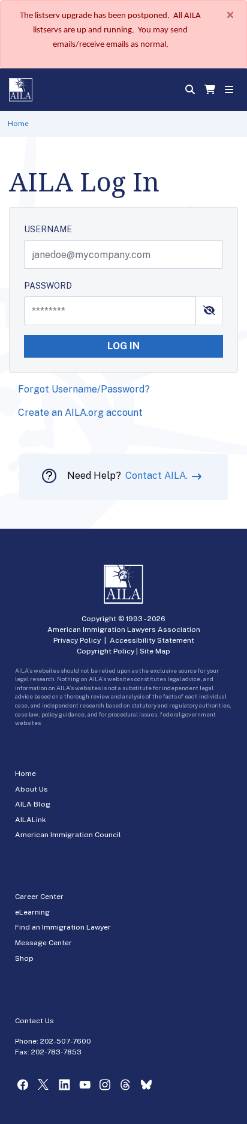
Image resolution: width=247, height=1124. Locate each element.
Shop (24, 958)
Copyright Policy (105, 651)
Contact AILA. (157, 475)
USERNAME (48, 229)
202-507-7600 (65, 1041)
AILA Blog (32, 804)
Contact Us (34, 1021)
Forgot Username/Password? (84, 389)
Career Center (39, 896)
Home (18, 123)
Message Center (43, 943)
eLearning (32, 912)
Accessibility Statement (152, 640)
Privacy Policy (77, 640)
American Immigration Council (68, 835)
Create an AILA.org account (80, 412)
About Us (31, 789)
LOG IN (123, 346)
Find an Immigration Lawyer (63, 927)
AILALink (30, 820)
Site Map (155, 651)
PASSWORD (48, 285)
